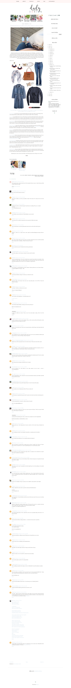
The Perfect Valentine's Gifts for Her (55, 90)
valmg (13, 423)
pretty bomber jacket (37, 126)
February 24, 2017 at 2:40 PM (20, 374)
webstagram (27, 595)
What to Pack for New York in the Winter (55, 76)
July (50, 56)
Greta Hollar (14, 524)
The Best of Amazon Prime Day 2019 (14, 21)
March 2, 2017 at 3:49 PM (19, 579)
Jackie (13, 181)
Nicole (13, 480)
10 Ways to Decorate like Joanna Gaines (33, 21)
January (51, 92)
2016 (49, 94)
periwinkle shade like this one (14, 138)
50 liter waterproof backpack (16, 621)
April (50, 61)
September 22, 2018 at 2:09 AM (21, 592)
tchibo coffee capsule (15, 602)
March (51, 63)
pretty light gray (31, 137)
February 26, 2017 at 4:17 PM (21, 502)
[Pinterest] (51, 15)
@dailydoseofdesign (38, 671)
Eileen (13, 408)
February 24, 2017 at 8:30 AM (22, 265)
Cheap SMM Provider (27, 644)
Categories (52, 1)
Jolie (12, 600)
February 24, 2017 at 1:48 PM (20, 346)
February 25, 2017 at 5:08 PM (20, 464)
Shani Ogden (14, 471)
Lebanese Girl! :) (14, 436)
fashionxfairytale (16, 186)
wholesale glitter (14, 631)
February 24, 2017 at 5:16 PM (22, 399)
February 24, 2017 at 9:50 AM (20, 286)
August (51, 55)
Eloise (13, 518)
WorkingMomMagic (15, 251)
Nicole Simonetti (14, 366)
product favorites (28, 175)
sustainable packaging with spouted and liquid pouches (20, 612)
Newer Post (11, 662)
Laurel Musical (14, 303)
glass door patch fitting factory (16, 618)
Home (17, 1)
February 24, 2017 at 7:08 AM (19, 204)
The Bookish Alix (15, 399)
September (51, 53)
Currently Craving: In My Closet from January (55, 86)
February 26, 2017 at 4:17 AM (20, 486)
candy (13, 224)
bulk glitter (13, 634)
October (51, 52)
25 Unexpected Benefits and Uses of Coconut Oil (55, 83)
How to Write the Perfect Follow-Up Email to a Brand (27, 21)
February (51, 64)
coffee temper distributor (15, 604)
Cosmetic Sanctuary (15, 533)
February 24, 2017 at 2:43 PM (23, 381)
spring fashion (34, 175)
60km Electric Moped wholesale (17, 608)
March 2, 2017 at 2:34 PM (19, 570)
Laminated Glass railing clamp (16, 615)
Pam (12, 325)
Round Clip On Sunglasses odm (17, 622)
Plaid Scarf (33, 110)
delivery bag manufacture (16, 628)
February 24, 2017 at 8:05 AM (18, 245)
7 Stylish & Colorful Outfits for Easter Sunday (40, 21)
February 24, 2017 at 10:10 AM (21, 294)
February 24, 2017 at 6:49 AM (21, 190)
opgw (13, 633)
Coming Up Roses (14, 298)
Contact (31, 1)
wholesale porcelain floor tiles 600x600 (18, 625)
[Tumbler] (57, 15)
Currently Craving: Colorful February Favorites (55, 66)
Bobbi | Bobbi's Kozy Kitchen (16, 450)
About (24, 1)
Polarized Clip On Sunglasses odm (17, 636)
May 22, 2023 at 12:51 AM (18, 642)
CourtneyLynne (14, 495)
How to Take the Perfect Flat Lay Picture (55, 81)
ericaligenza (14, 294)
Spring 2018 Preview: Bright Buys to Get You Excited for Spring (22, 169)
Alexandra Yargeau (15, 318)
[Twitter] (56, 15)
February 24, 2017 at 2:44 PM (19, 387)
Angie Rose (14, 464)
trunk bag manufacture (15, 629)
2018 (49, 46)
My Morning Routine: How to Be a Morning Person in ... (55, 74)
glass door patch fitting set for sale (17, 616)
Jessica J (13, 204)
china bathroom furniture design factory (18, 624)
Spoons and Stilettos (15, 586)
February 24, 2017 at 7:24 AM (20, 218)
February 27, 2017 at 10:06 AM (20, 558)
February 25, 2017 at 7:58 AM (18, 442)
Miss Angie (13, 374)
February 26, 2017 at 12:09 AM (19, 480)
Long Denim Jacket (13, 140)
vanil (12, 642)
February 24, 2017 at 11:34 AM (23, 318)
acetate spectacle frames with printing (17, 635)
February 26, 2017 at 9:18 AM (22, 495)
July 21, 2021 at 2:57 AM (17, 600)
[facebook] (49, 15)
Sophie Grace (14, 592)
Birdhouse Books (14, 265)
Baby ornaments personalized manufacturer (18, 626)
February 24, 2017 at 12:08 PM (21, 332)
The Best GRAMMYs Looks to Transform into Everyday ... (54, 78)
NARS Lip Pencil (32, 111)
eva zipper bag (14, 606)
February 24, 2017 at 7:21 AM (20, 212)
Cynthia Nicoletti (14, 564)
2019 (49, 44)
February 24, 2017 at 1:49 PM (22, 353)
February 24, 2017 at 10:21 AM (22, 303)
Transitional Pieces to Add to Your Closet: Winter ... (55, 69)
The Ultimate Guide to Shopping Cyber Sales (20, 21)
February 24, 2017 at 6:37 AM (18, 181)
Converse (17, 110)
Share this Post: (12, 173)
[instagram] (53, 15)
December (51, 49)
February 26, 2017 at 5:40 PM (22, 511)
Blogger (37, 684)
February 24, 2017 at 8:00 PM (18, 423)
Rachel (13, 387)
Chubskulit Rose (14, 511)
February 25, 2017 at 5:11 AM (22, 436)
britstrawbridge (14, 279)
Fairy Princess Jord (15, 381)
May (50, 59)
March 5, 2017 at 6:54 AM (23, 585)
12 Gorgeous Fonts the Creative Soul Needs (55, 88)
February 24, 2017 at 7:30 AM (18, 224)
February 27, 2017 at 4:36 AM (20, 539)
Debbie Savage (14, 502)
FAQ (44, 1)
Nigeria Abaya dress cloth (16, 620)
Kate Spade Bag (21, 110)
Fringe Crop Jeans (28, 110)
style (38, 175)
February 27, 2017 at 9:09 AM (19, 545)
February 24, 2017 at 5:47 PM (18, 407)
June (50, 58)
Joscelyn (13, 546)
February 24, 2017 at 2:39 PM (22, 366)
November (51, 50)
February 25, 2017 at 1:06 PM (24, 457)
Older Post (42, 662)
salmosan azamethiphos (15, 632)
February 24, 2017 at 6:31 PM (20, 415)
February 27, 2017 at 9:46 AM (20, 552)
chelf (12, 231)
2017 (49, 47)
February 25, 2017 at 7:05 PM (21, 471)
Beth (12, 442)
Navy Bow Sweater (26, 111)
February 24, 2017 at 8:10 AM (23, 251)
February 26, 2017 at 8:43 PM (23, 533)
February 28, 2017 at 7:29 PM (22, 564)
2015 (49, 95)
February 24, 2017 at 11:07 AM (21, 311)
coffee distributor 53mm (15, 601)
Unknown (13, 197)
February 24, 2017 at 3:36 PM (19, 393)
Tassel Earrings (12, 110)
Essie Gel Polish (38, 110)
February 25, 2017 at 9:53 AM (26, 450)
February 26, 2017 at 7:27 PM (20, 524)
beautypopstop (14, 333)
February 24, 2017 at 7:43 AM (20, 238)
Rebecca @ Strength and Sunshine (17, 340)
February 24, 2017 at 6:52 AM (20, 197)
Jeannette (13, 257)
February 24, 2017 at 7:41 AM (18, 230)
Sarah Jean (14, 212)
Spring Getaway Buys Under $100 (14, 169)
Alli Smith (13, 346)
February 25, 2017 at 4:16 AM (20, 430)
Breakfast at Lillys (15, 353)
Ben (12, 245)
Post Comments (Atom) (17, 663)
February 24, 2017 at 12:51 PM (28, 340)
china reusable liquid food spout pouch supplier (19, 614)
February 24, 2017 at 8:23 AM (20, 257)
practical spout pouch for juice (16, 611)
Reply (13, 187)
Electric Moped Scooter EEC (16, 610)
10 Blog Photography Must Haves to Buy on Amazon (55, 71)
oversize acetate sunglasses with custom (18, 637)
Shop (38, 1)
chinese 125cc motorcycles (16, 607)
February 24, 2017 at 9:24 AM (20, 273)
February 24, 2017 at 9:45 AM (22, 279)
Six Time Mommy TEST (16, 457)
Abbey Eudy (14, 191)
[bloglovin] (59, 15)
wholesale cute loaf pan (15, 623)
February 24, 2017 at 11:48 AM (18, 325)
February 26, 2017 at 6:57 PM (18, 518)
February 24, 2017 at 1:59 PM (19, 360)
